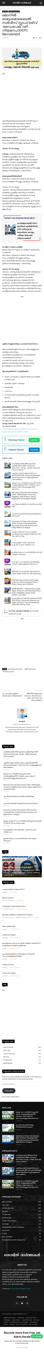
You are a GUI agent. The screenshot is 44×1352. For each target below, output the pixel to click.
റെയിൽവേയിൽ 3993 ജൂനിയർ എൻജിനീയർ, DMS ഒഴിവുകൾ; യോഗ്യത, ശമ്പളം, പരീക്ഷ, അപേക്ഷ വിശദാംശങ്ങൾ (20, 754)
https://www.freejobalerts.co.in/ (22, 724)
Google (19, 614)
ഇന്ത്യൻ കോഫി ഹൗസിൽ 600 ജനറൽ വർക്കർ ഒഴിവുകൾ (19, 840)
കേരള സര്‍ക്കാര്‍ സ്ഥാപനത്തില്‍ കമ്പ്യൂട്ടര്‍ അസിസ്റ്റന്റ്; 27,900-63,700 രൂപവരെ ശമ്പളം (22, 822)
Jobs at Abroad (12, 8)
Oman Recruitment (8, 671)
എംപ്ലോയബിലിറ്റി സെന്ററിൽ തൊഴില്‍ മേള (18, 796)
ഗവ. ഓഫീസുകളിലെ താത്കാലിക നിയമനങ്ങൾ (12, 695)
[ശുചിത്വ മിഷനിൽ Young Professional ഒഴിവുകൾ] (8, 1128)
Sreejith (22, 721)
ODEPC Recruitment (14, 11)
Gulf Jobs (21, 8)
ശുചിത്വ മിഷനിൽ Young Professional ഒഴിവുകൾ (20, 803)
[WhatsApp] (16, 42)
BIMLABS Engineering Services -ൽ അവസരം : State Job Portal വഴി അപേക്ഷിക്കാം (33, 697)
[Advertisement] (22, 97)
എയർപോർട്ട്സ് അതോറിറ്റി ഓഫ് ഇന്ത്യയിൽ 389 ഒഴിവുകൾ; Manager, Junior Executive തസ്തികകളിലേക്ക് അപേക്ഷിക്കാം (22, 765)
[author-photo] (22, 718)
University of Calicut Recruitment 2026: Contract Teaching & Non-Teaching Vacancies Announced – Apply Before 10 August (20, 812)
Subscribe (9, 1091)
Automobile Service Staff (15, 669)
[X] (26, 42)
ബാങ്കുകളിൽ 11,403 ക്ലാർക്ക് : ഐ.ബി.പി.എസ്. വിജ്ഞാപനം (20, 831)
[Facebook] (11, 42)
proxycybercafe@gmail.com (20, 1289)
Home (4, 8)
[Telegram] (21, 42)
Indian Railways (8, 864)
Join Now (34, 440)
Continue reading (22, 1347)
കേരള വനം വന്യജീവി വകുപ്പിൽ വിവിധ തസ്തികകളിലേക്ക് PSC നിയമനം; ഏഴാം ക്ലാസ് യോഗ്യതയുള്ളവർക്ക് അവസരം (19, 776)
